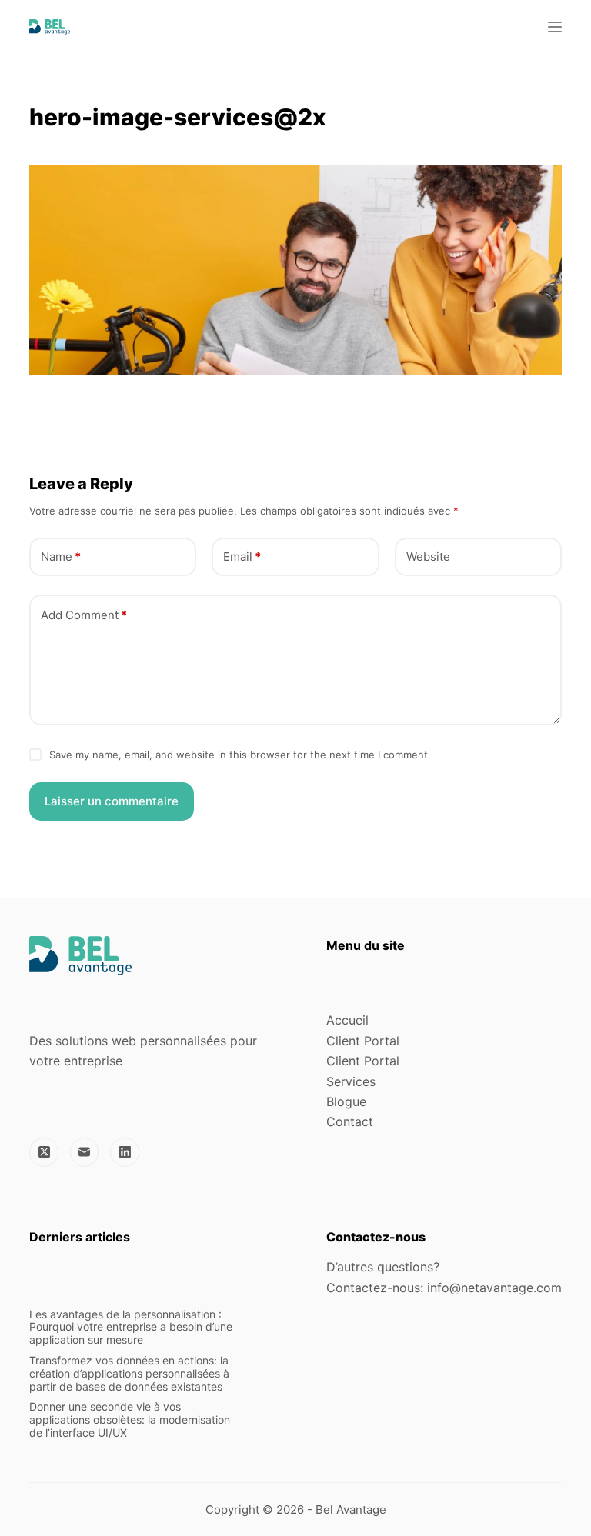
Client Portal (362, 1040)
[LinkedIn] (124, 1152)
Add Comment (84, 615)
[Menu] (555, 27)
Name (61, 556)
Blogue (346, 1101)
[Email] (84, 1152)
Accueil (347, 1020)
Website (428, 556)
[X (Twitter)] (43, 1152)
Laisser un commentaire (112, 801)
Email (242, 556)
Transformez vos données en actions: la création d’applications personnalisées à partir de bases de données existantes (129, 1373)
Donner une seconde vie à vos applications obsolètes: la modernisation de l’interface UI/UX (129, 1419)
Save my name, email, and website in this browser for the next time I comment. (240, 754)
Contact (349, 1121)
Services (351, 1081)
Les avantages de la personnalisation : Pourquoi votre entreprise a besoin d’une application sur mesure (130, 1327)
